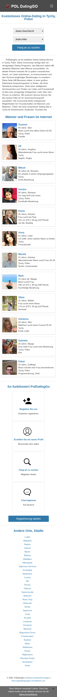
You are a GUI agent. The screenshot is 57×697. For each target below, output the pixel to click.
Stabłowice (27, 647)
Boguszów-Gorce (27, 632)
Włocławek (27, 563)
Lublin (27, 537)
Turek (27, 614)
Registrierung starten (28, 518)
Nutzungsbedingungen (21, 681)
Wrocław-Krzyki (27, 658)
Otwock (27, 588)
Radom (27, 544)
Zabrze (27, 548)
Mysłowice (27, 574)
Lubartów (27, 621)
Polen (27, 665)
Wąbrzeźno (27, 654)
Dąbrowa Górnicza (27, 566)
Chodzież (27, 625)
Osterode (27, 603)
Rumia (27, 585)
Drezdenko (27, 662)
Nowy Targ (27, 599)
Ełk (27, 581)
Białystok (27, 540)
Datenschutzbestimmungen (37, 678)
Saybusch (27, 610)
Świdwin (27, 640)
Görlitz (27, 607)
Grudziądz (27, 570)
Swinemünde (27, 592)
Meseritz (27, 629)
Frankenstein (27, 636)
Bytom (27, 551)
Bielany (27, 555)
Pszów (27, 651)
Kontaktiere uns (38, 681)
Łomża (27, 577)
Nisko (27, 643)
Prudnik (27, 618)
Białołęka (27, 559)
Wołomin (27, 596)
